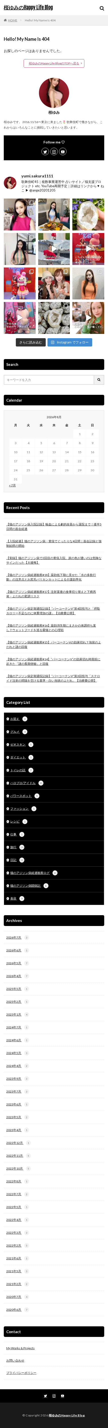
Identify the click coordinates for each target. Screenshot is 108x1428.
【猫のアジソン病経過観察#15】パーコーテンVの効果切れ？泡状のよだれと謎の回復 (53, 644)
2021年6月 (16, 1258)
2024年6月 (16, 1040)
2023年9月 (16, 1078)
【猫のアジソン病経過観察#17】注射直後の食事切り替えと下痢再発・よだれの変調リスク (51, 594)
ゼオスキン (21, 744)
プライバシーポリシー (21, 1373)
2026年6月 (16, 950)
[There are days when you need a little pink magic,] (20, 283)
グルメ (18, 732)
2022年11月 (17, 1155)
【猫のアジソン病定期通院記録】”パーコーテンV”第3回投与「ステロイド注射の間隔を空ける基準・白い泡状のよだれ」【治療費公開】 (53, 678)
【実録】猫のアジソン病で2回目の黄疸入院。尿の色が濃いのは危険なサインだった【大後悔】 (53, 560)
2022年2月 (16, 1245)
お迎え (18, 719)
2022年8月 (16, 1181)
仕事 (16, 834)
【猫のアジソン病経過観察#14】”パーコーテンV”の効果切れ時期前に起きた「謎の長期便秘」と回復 (53, 661)
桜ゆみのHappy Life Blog (28, 7)
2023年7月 (16, 1091)
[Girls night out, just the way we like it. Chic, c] (54, 283)
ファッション (22, 809)
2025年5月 (16, 989)
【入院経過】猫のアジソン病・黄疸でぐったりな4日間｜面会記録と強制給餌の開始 (53, 543)
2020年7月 (16, 1297)
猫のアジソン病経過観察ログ (33, 873)
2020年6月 (16, 1309)
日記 (16, 860)
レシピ (18, 821)
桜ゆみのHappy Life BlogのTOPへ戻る (54, 63)
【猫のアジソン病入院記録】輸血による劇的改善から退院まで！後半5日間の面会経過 (53, 526)
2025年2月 (16, 1002)
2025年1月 (16, 1014)
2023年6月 (16, 1104)
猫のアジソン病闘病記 (28, 885)
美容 (16, 898)
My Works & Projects (20, 1348)
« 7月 (12, 485)
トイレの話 (21, 770)
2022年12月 (17, 1143)
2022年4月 (16, 1220)
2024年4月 (16, 1066)
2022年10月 (17, 1168)
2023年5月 (16, 1117)
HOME (12, 20)
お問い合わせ (15, 1360)
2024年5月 (16, 1053)
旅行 (16, 847)
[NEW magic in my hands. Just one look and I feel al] (88, 214)
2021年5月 (16, 1271)
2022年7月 (16, 1194)
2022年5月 (16, 1207)
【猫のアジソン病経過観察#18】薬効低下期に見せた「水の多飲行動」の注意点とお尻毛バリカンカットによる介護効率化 (51, 577)
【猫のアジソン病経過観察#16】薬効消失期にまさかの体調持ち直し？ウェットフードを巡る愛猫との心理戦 (51, 628)
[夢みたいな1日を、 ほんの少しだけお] (54, 249)
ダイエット (21, 757)
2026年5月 (16, 963)
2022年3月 (16, 1232)
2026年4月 (16, 976)
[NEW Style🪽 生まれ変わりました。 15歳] (20, 249)
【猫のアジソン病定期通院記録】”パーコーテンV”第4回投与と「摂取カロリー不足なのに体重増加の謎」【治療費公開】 (53, 611)
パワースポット (24, 796)
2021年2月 (16, 1284)
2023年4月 (16, 1130)
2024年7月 (16, 1027)
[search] (99, 380)
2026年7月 (16, 937)
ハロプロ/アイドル (26, 783)
